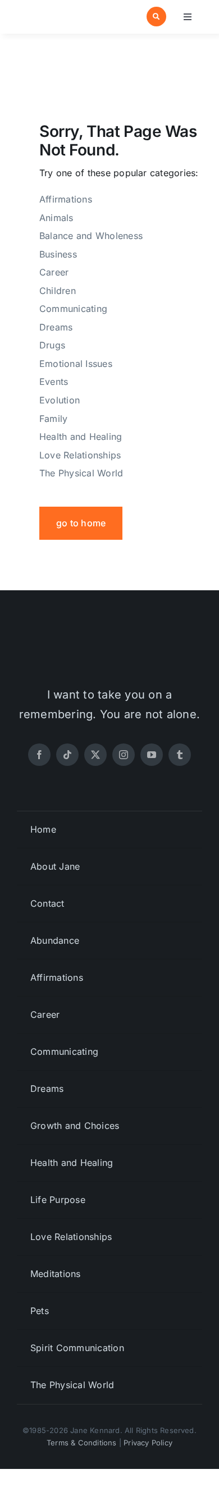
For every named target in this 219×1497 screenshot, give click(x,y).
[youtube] (151, 754)
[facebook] (39, 754)
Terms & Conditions (82, 1442)
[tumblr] (179, 754)
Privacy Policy (148, 1442)
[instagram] (123, 754)
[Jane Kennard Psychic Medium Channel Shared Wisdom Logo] (61, 11)
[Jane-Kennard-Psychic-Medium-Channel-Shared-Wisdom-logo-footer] (109, 639)
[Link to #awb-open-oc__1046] (156, 16)
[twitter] (95, 754)
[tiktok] (67, 754)
